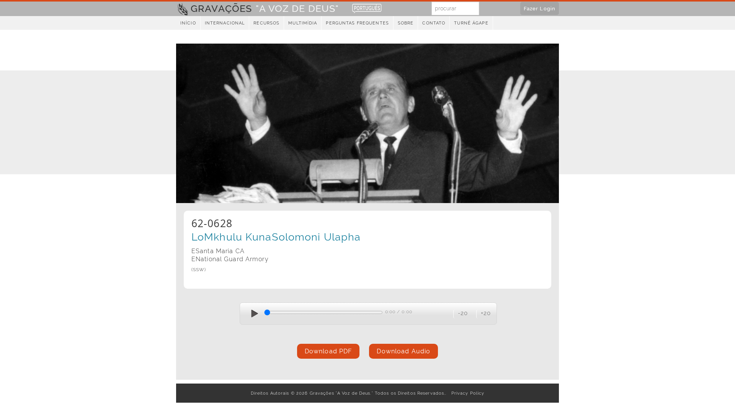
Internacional (225, 23)
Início (188, 23)
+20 (486, 313)
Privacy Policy (466, 393)
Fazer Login (539, 8)
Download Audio (403, 351)
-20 (463, 313)
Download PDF (328, 351)
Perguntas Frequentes (357, 23)
